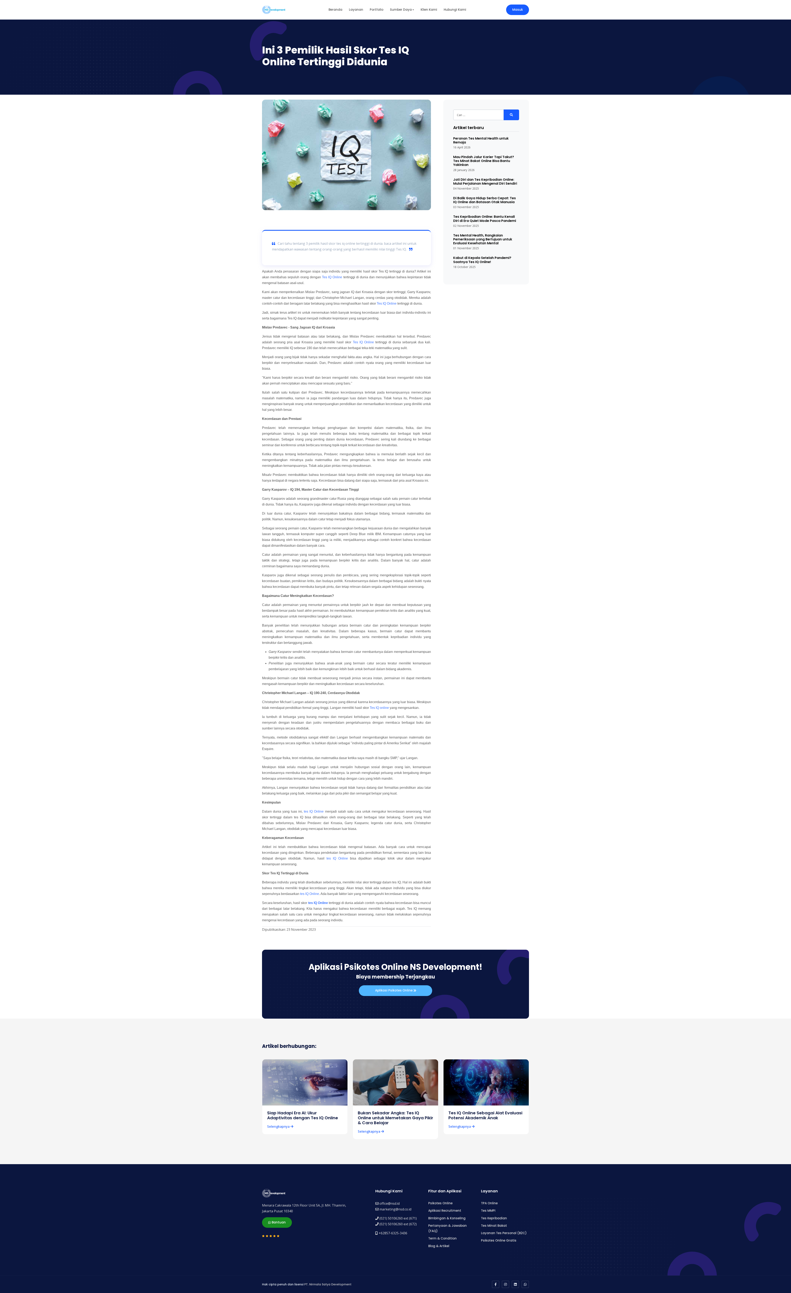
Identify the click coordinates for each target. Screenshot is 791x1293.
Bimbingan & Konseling (447, 1218)
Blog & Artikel (438, 1246)
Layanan (356, 9)
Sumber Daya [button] (401, 9)
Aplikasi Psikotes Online (394, 990)
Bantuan (278, 1222)
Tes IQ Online (332, 277)
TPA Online (489, 1203)
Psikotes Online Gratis (498, 1240)
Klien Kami (429, 9)
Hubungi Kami (455, 9)
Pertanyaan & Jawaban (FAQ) (447, 1228)
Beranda (335, 9)
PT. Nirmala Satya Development (327, 1284)
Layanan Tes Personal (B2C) (504, 1233)
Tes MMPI (488, 1210)
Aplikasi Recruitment (444, 1210)
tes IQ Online (314, 811)
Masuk (517, 9)
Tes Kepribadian (494, 1218)
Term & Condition (442, 1238)
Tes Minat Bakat (494, 1225)
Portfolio (376, 9)
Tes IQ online (379, 707)
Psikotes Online (440, 1203)
